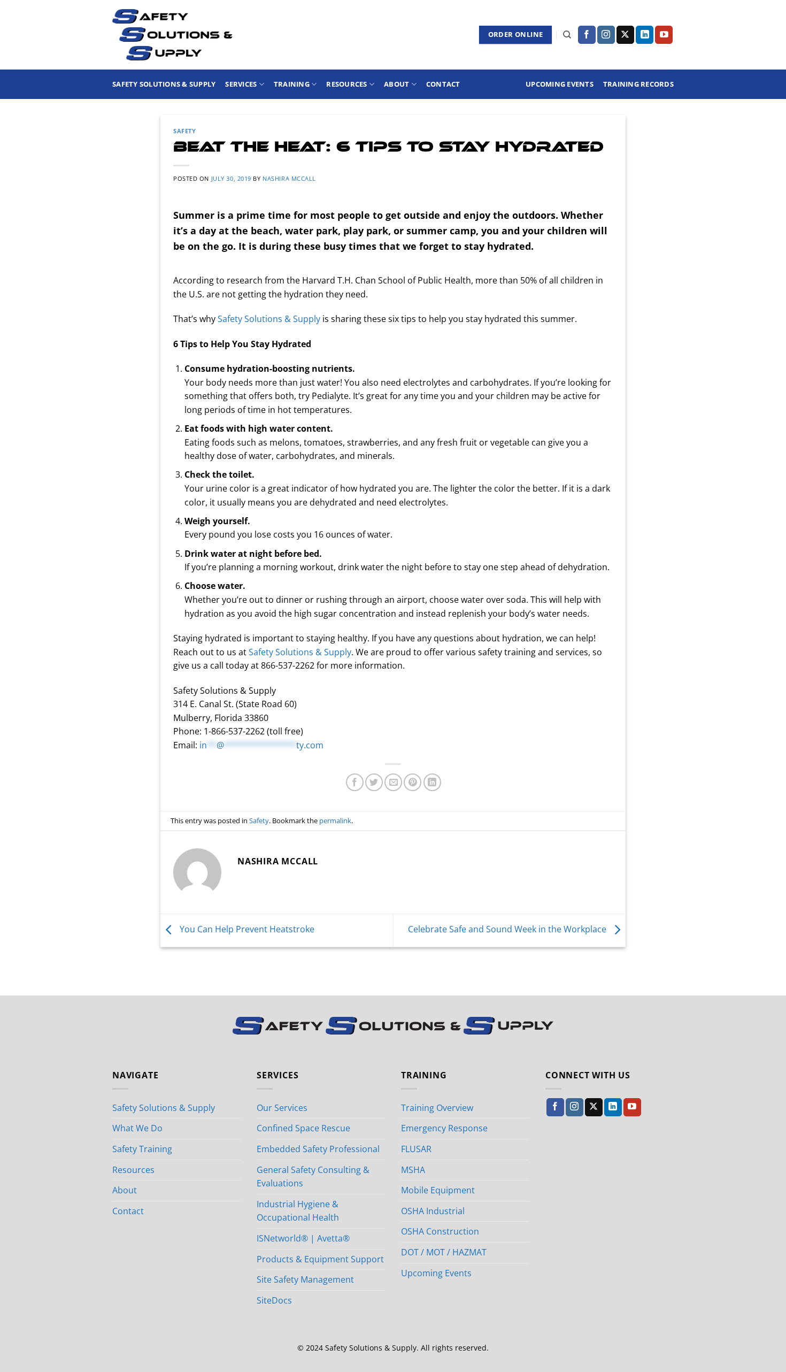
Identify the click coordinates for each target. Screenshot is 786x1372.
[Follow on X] (625, 35)
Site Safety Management (305, 1279)
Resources (346, 84)
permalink (335, 820)
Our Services (282, 1108)
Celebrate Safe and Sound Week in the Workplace (508, 930)
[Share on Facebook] (355, 782)
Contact (443, 84)
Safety (184, 131)
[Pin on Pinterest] (412, 782)
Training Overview (437, 1108)
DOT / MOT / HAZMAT (444, 1252)
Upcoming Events (560, 84)
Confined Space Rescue (303, 1128)
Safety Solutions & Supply (163, 84)
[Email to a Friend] (393, 782)
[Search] (567, 35)
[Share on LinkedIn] (432, 782)
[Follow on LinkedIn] (644, 35)
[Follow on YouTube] (664, 35)
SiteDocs (274, 1300)
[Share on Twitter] (374, 782)
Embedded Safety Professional (318, 1149)
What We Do (137, 1128)
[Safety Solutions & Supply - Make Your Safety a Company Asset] (172, 35)
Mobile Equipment (438, 1190)
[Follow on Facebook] (587, 35)
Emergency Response (444, 1128)
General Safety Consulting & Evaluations (313, 1177)
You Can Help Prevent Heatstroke (246, 930)
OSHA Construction (440, 1231)
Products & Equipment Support (320, 1259)
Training (292, 84)
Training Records (638, 84)
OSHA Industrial (433, 1211)
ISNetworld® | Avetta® (303, 1238)
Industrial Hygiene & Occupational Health (298, 1211)
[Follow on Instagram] (606, 35)
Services (241, 84)
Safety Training (142, 1149)
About (396, 84)
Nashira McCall (289, 178)
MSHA (413, 1170)
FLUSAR (416, 1149)
